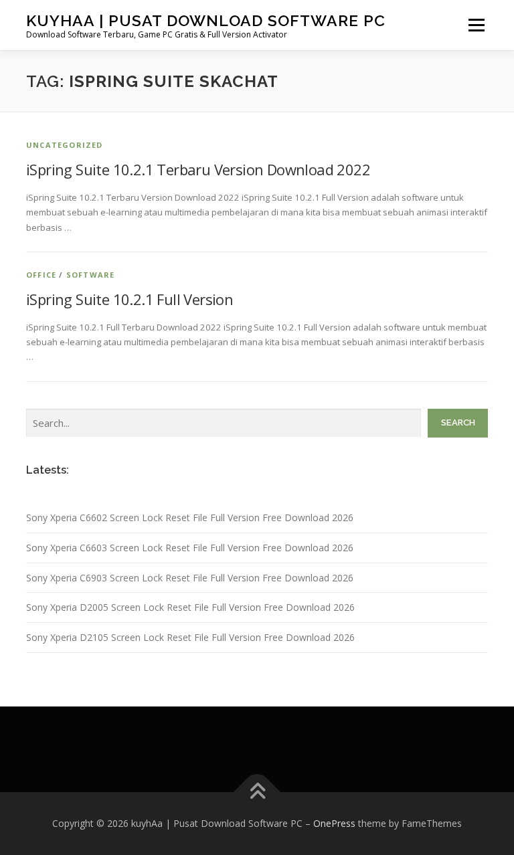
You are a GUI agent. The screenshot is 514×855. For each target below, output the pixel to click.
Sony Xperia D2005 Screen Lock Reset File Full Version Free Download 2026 (190, 607)
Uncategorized (64, 145)
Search (458, 422)
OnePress (334, 823)
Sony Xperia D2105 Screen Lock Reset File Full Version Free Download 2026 (190, 637)
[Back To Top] (257, 792)
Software (90, 275)
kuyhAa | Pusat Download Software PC (206, 20)
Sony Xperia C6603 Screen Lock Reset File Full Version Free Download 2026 (189, 547)
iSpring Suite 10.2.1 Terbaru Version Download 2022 (198, 169)
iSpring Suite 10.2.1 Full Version (129, 299)
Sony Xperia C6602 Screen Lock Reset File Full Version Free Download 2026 (189, 517)
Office (41, 275)
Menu (476, 25)
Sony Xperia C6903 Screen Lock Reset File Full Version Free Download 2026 (189, 577)
